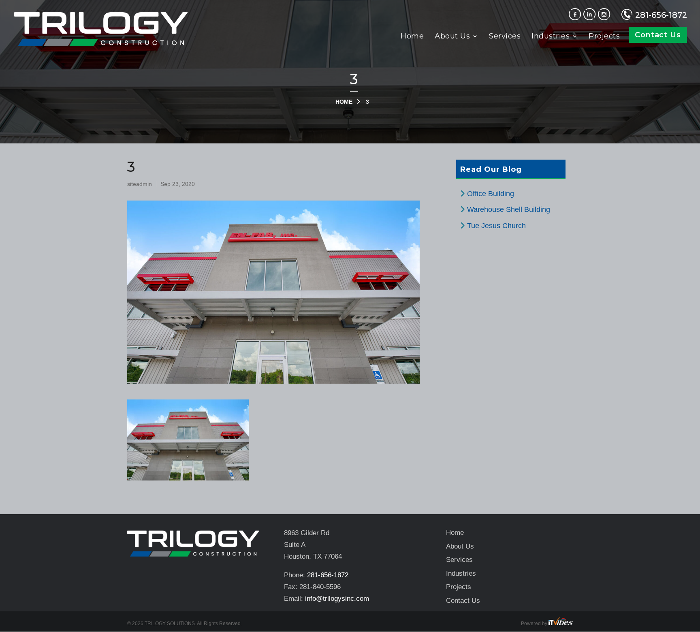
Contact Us (658, 34)
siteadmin (139, 184)
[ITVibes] (560, 623)
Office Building (490, 194)
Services (505, 37)
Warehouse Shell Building (508, 209)
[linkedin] (590, 17)
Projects (604, 37)
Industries (550, 37)
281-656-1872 (661, 15)
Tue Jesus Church (496, 226)
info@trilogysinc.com (337, 598)
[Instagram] (605, 17)
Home (412, 37)
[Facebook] (576, 17)
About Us (452, 37)
